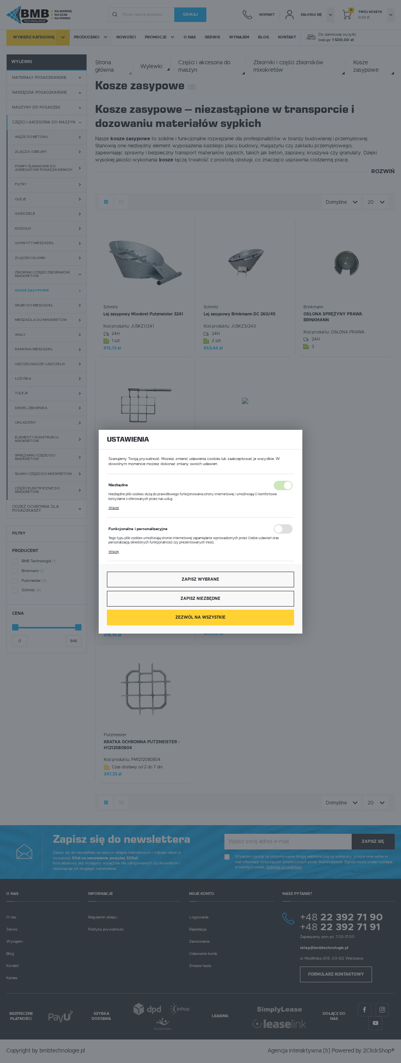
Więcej (113, 508)
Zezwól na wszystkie (200, 617)
